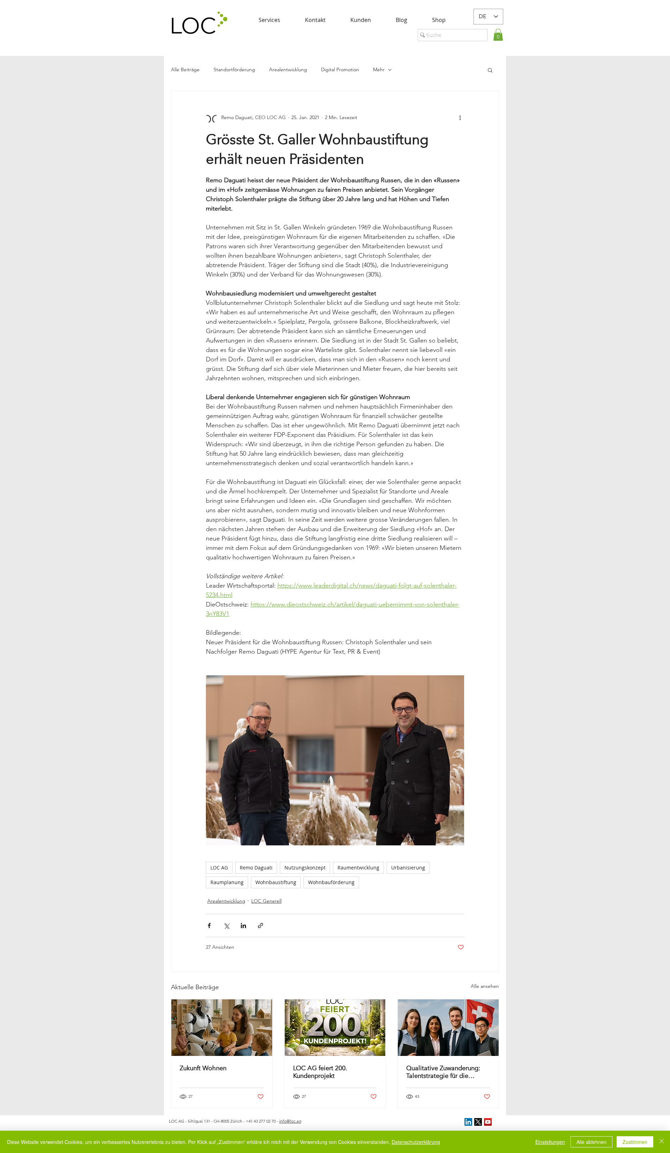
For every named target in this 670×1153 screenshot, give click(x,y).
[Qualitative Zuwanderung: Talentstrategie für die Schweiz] (448, 1027)
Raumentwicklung (358, 867)
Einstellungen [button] (550, 1141)
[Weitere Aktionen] (460, 117)
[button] (498, 35)
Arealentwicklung (288, 69)
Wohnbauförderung (331, 882)
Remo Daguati (256, 867)
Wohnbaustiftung (275, 882)
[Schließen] (661, 1141)
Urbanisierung (408, 867)
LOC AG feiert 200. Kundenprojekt (320, 1072)
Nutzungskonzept (305, 867)
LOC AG (219, 867)
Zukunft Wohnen (203, 1068)
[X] (478, 1122)
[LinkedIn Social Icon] (468, 1122)
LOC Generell (266, 901)
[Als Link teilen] (260, 925)
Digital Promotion (340, 69)
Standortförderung (234, 69)
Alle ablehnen (591, 1141)
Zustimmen (635, 1141)
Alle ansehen (485, 986)
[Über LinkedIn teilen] (243, 925)
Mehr (379, 69)
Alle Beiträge (185, 69)
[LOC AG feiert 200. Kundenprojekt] (335, 1027)
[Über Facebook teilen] (209, 925)
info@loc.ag (290, 1121)
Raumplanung (227, 882)
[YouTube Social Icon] (488, 1122)
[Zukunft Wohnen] (221, 1027)
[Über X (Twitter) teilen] (226, 925)
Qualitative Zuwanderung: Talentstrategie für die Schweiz (443, 1072)
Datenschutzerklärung (416, 1141)
